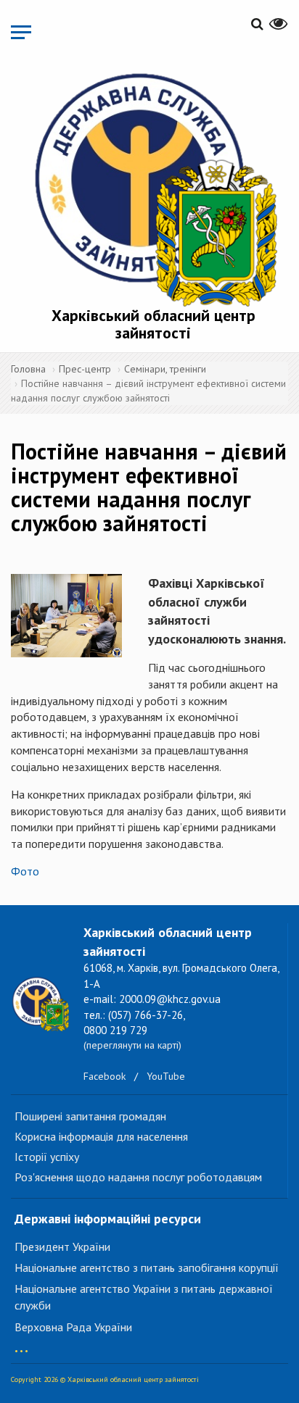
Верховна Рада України (73, 1327)
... (21, 1344)
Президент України (62, 1246)
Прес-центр (85, 368)
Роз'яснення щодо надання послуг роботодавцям (138, 1177)
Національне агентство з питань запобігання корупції (147, 1267)
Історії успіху (47, 1156)
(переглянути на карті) (132, 1045)
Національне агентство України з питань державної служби (144, 1296)
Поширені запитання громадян (90, 1116)
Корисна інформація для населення (101, 1136)
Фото (25, 871)
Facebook (104, 1076)
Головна (28, 368)
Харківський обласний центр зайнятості (153, 324)
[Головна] (153, 187)
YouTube (166, 1076)
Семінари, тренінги (165, 368)
